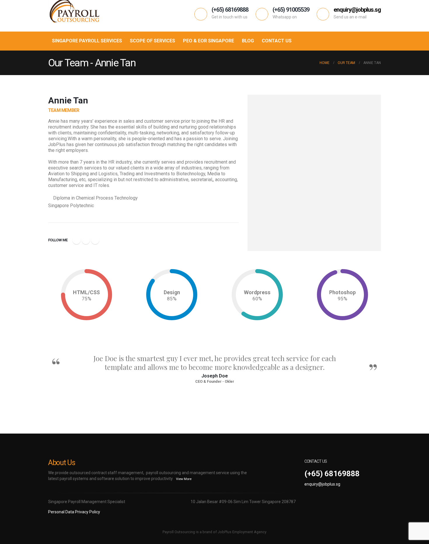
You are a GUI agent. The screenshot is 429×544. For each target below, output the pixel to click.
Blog (248, 41)
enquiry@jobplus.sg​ (357, 9)
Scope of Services (152, 41)
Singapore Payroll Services (87, 41)
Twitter (86, 240)
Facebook (76, 240)
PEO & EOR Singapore (208, 41)
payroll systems (74, 478)
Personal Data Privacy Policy (74, 512)
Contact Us (277, 41)
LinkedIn (95, 240)
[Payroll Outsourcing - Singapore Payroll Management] (74, 11)
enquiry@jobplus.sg (322, 484)
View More (183, 479)
